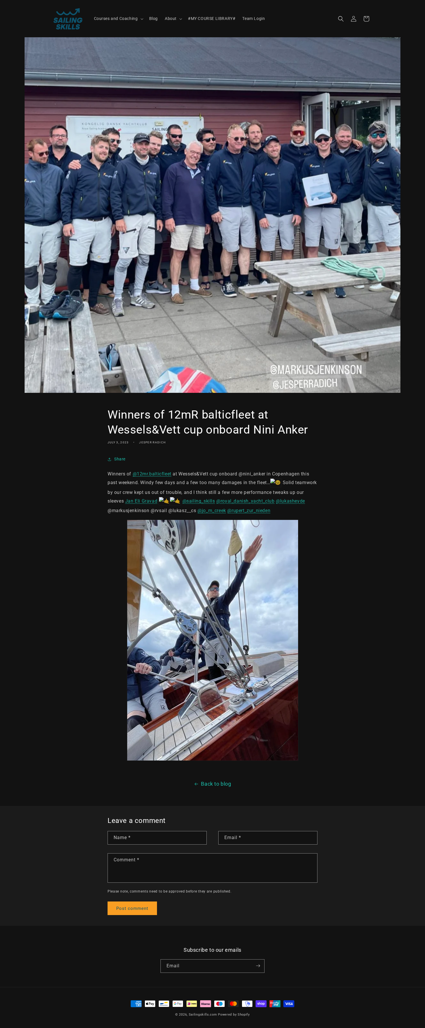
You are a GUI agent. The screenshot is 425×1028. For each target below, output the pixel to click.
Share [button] (119, 459)
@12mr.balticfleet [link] (152, 474)
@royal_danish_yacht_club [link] (245, 501)
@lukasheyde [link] (290, 501)
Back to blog (216, 784)
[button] (118, 18)
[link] (141, 501)
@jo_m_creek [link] (211, 510)
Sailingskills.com (203, 1014)
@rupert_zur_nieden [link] (248, 510)
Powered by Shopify (234, 1014)
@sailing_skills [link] (198, 501)
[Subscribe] (258, 966)
